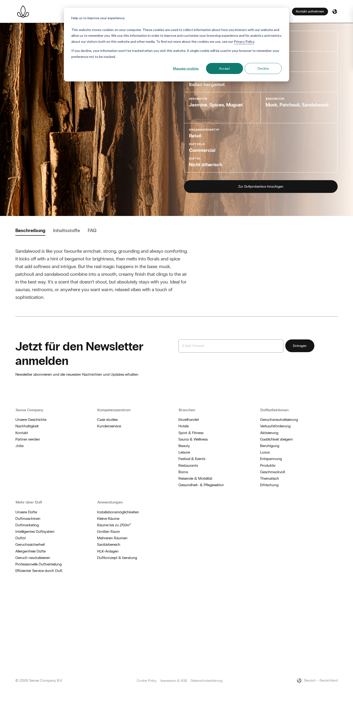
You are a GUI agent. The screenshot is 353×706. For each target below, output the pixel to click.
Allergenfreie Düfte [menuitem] (30, 551)
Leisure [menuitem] (184, 452)
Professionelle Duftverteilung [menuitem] (38, 564)
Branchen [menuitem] (187, 410)
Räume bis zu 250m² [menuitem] (114, 525)
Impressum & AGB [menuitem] (173, 681)
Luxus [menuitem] (265, 452)
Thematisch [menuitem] (269, 478)
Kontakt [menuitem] (21, 432)
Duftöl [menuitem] (20, 538)
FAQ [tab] (92, 230)
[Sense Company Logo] (23, 11)
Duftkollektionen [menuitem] (274, 410)
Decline (263, 68)
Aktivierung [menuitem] (269, 432)
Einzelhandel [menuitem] (188, 419)
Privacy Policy (244, 41)
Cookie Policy (147, 681)
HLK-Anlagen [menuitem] (108, 551)
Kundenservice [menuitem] (109, 426)
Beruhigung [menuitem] (269, 445)
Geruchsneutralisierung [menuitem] (279, 419)
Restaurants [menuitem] (188, 465)
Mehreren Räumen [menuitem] (112, 538)
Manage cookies (186, 68)
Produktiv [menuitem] (267, 465)
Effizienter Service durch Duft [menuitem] (38, 570)
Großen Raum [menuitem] (108, 531)
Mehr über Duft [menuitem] (29, 502)
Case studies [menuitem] (107, 419)
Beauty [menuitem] (184, 445)
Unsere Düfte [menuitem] (26, 512)
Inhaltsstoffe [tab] (66, 230)
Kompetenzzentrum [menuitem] (113, 410)
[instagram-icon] (320, 598)
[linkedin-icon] (336, 598)
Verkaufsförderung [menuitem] (275, 426)
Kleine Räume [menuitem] (108, 518)
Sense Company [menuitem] (29, 410)
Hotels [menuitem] (183, 426)
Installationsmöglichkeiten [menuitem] (118, 512)
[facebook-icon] (328, 598)
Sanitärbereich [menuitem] (108, 544)
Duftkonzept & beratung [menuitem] (117, 557)
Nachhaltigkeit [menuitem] (27, 426)
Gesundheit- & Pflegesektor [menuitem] (201, 485)
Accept (224, 68)
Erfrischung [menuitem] (269, 485)
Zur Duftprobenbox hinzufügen (260, 186)
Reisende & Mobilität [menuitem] (195, 478)
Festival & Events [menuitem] (191, 458)
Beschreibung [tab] (30, 230)
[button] (335, 11)
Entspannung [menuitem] (271, 458)
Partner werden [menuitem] (27, 439)
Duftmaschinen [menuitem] (27, 518)
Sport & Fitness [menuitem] (190, 432)
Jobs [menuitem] (19, 445)
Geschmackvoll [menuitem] (272, 472)
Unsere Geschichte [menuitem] (30, 419)
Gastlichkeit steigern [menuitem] (276, 439)
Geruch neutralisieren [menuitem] (32, 557)
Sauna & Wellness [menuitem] (193, 439)
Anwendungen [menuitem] (110, 502)
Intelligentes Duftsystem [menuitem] (35, 531)
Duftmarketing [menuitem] (27, 525)
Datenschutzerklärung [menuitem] (206, 681)
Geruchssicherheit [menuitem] (30, 544)
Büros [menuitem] (183, 472)
